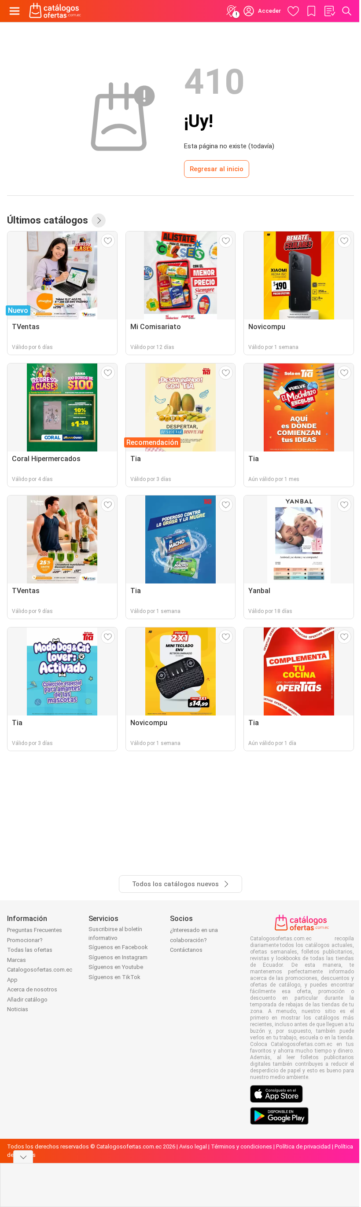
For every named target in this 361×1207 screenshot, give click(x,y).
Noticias (17, 1009)
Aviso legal (193, 1146)
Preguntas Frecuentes (34, 930)
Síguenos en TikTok (114, 977)
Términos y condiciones (241, 1146)
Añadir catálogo (27, 999)
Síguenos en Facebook (118, 947)
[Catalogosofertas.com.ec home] (55, 11)
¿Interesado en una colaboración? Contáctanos (194, 940)
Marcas (16, 960)
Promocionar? (25, 940)
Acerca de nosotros (32, 989)
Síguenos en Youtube (115, 967)
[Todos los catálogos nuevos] (99, 220)
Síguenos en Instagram (117, 957)
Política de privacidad (303, 1146)
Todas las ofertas (29, 950)
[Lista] (329, 11)
